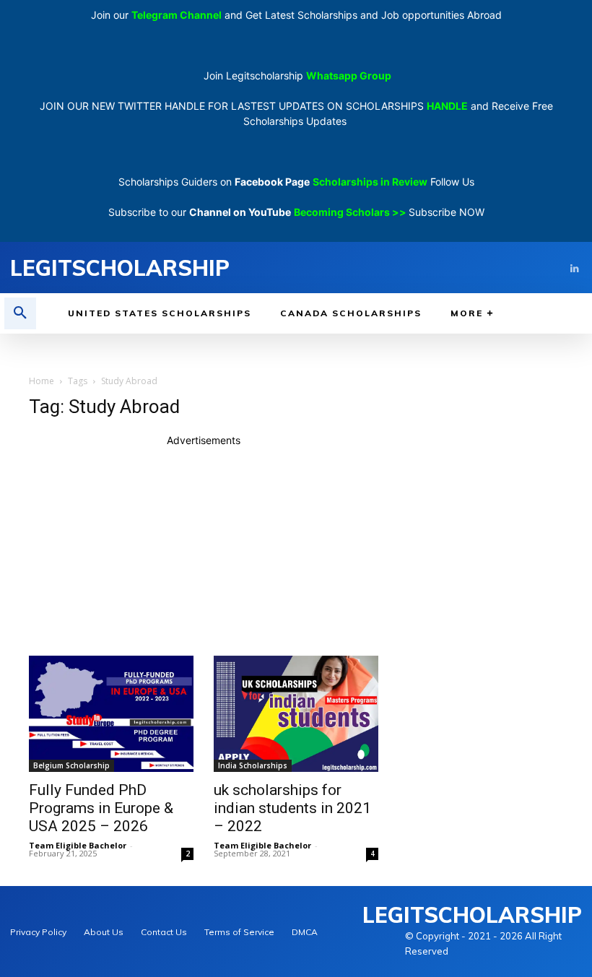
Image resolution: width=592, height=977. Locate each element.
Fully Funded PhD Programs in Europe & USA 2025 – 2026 (101, 808)
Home (41, 381)
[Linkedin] (574, 267)
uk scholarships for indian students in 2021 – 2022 (292, 808)
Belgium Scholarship (71, 765)
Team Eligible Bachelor (77, 845)
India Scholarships (252, 765)
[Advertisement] (203, 549)
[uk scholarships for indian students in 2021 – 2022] (296, 714)
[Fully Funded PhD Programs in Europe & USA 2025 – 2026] (111, 714)
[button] (20, 313)
